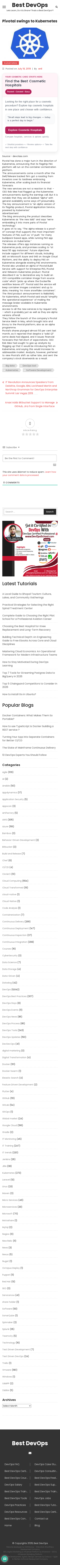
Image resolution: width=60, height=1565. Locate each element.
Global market (10, 1118)
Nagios (5, 1234)
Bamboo (6, 833)
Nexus (5, 1254)
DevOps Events (10, 1009)
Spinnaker (7, 1322)
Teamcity (7, 1335)
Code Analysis (9, 908)
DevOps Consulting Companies (46, 1471)
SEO (4, 1288)
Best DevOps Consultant (17, 1518)
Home (8, 1525)
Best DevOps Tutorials (46, 1505)
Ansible (6, 785)
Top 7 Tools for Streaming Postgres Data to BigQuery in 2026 (28, 674)
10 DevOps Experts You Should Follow (24, 755)
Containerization (11, 914)
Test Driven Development (16, 1349)
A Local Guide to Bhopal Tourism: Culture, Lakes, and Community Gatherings (27, 595)
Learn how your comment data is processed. (29, 473)
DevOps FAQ (12, 1464)
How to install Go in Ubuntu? (19, 694)
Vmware (6, 1369)
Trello (5, 1363)
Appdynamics (9, 792)
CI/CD (5, 867)
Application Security (13, 799)
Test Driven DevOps (13, 1356)
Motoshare (8, 1220)
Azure (5, 826)
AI (3, 778)
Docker (6, 1064)
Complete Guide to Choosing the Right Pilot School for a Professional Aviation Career (28, 617)
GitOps (6, 1111)
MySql (5, 1227)
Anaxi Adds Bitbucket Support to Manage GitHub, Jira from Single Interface (30, 404)
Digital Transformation (14, 1057)
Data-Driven (9, 975)
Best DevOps (30, 5)
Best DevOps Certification (17, 1471)
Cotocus (48, 1556)
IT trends (7, 1152)
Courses (6, 948)
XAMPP (5, 1383)
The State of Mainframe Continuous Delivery (29, 747)
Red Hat (6, 1281)
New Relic (7, 1240)
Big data (10, 365)
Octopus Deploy (11, 1268)
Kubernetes (10, 63)
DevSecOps (8, 1043)
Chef (5, 860)
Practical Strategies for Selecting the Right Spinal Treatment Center (28, 606)
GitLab (5, 1105)
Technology (8, 1342)
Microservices (9, 1206)
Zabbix (5, 1390)
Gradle (5, 1132)
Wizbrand (46, 1551)
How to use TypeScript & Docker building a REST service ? (28, 728)
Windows (7, 1376)
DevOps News (9, 1016)
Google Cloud (9, 1125)
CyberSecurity (10, 955)
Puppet (6, 1274)
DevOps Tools (9, 1030)
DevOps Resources (16, 1511)
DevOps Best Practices (14, 996)
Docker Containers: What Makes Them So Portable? (27, 717)
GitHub (6, 1098)
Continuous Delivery (13, 921)
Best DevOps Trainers (17, 1491)
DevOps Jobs (43, 1498)
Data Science (9, 962)
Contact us (41, 1518)
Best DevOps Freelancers (46, 1477)
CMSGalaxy (30, 1547)
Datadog (7, 982)
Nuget (5, 1261)
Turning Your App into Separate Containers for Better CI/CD (28, 738)
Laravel (6, 1179)
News (5, 1247)
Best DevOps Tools (16, 1498)
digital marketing (11, 1050)
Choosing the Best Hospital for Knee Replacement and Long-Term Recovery (26, 628)
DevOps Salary (13, 1484)
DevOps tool (29, 365)
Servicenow (8, 1295)
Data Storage (9, 969)
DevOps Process (11, 1023)
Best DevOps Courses (17, 1477)
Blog (37, 1525)
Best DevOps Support (46, 1484)
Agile (4, 772)
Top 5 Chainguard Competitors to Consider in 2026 (29, 685)
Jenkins (6, 1159)
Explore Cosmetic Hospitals (25, 130)
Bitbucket (7, 846)
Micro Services (10, 1200)
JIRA (4, 1166)
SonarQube (8, 1315)
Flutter (5, 1091)
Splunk (5, 1329)
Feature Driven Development (17, 1084)
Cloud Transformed (12, 887)
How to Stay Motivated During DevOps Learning (25, 663)
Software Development (38, 370)
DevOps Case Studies (46, 1464)
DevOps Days (9, 1003)
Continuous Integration (14, 942)
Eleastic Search (10, 1077)
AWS (4, 819)
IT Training (7, 1145)
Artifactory (8, 812)
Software (7, 1308)
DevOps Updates (11, 1037)
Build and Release (11, 853)
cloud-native (9, 894)
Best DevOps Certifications (46, 1511)
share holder (9, 1301)
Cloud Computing (12, 880)
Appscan (7, 806)
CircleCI (6, 874)
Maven (6, 1193)
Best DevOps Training (46, 1491)
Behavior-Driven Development (18, 840)
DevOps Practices (15, 1505)
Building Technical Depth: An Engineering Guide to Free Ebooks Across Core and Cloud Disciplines (29, 640)
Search (50, 511)
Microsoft (7, 1213)
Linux (5, 1186)
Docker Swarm (10, 1071)
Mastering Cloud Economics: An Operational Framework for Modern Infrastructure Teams (29, 653)
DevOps (6, 989)
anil (40, 68)
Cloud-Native (9, 901)
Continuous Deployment (15, 928)
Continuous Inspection (14, 935)
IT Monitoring (9, 1138)
